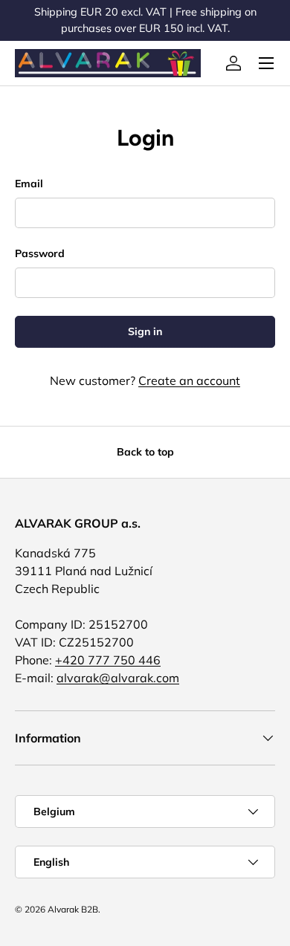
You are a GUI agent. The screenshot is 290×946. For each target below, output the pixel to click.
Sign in (145, 331)
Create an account (189, 380)
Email (29, 183)
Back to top (145, 452)
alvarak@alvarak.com (118, 677)
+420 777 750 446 (108, 659)
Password (40, 253)
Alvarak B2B (73, 909)
